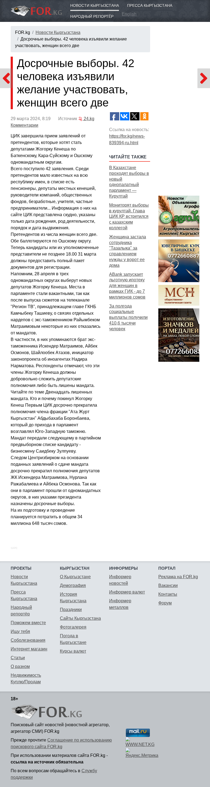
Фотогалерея (73, 627)
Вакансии (168, 585)
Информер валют (127, 592)
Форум (165, 603)
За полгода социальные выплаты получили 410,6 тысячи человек (128, 317)
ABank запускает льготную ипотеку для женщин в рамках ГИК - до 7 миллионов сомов (127, 285)
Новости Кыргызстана (94, 5)
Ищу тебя (20, 631)
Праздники (71, 609)
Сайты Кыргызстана (80, 618)
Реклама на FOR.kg (178, 576)
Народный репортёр (91, 16)
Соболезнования (28, 640)
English (129, 14)
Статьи (18, 657)
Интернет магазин (29, 649)
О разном (20, 666)
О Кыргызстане (75, 576)
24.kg (88, 118)
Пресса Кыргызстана (149, 5)
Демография (73, 585)
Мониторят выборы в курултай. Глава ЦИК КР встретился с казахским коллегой (129, 216)
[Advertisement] (129, 419)
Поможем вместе (28, 622)
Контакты (167, 594)
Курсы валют (73, 651)
